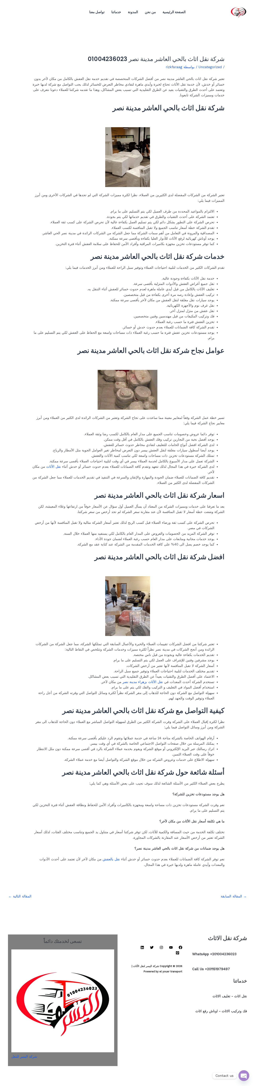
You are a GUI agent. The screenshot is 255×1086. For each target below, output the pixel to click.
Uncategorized (210, 67)
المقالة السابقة (234, 896)
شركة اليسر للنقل (24, 1056)
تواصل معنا (97, 12)
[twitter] (36, 12)
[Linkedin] (42, 12)
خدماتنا (116, 12)
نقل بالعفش (111, 859)
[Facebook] (60, 12)
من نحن (150, 12)
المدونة (133, 12)
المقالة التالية (19, 896)
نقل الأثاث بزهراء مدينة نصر (143, 682)
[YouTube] (54, 12)
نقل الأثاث (53, 467)
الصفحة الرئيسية (174, 12)
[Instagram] (48, 12)
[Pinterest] (30, 12)
